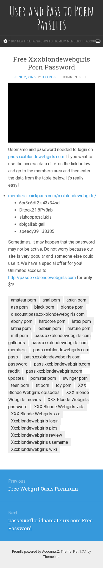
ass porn (19, 307)
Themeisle (51, 557)
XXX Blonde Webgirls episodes (47, 389)
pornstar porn (43, 378)
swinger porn (75, 378)
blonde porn (72, 307)
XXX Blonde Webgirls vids (59, 406)
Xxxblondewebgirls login (35, 421)
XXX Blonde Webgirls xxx (35, 413)
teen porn (20, 385)
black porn (44, 307)
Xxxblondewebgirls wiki (34, 449)
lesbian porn (49, 328)
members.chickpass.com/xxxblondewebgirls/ (52, 195)
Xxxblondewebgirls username (39, 442)
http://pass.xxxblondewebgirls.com (42, 277)
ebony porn (21, 321)
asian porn (76, 300)
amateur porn (23, 300)
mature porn (79, 328)
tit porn (42, 385)
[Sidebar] (5, 41)
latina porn (21, 328)
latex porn (81, 321)
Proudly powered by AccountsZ (35, 551)
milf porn (19, 335)
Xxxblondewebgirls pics (34, 428)
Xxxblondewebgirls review (36, 435)
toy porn (63, 385)
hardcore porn (52, 321)
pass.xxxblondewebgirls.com (36, 156)
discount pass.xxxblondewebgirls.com (48, 314)
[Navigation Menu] (97, 41)
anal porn (51, 300)
